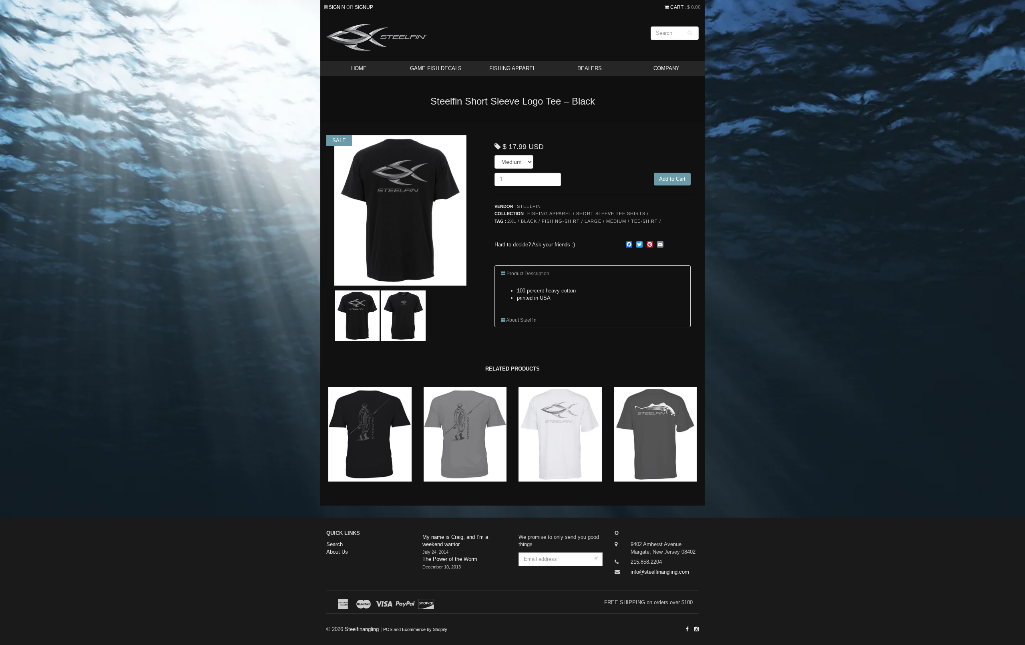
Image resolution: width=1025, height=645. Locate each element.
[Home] (448, 37)
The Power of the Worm (449, 559)
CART (677, 7)
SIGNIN (337, 7)
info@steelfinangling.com (660, 572)
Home (359, 68)
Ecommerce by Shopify (424, 629)
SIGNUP (364, 7)
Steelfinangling (362, 629)
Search (334, 544)
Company (666, 68)
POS (387, 629)
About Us (337, 552)
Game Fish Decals (436, 68)
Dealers (589, 68)
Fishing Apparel (512, 68)
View (369, 449)
